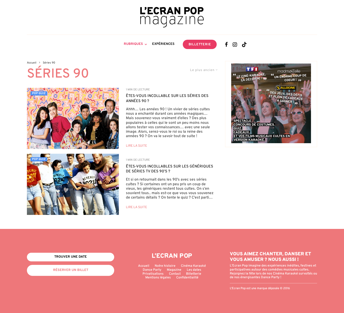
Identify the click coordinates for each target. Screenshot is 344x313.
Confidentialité (187, 278)
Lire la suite (136, 146)
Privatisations (153, 274)
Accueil (143, 266)
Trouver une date (70, 257)
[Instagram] (234, 44)
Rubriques (133, 44)
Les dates (194, 270)
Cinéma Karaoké (193, 266)
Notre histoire (165, 266)
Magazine (174, 270)
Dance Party (152, 270)
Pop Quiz (39, 93)
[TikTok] (244, 44)
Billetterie (200, 44)
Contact (175, 274)
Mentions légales (158, 278)
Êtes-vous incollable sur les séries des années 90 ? (167, 98)
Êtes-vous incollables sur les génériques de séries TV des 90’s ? (169, 169)
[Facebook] (226, 44)
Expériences (163, 44)
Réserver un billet (70, 270)
